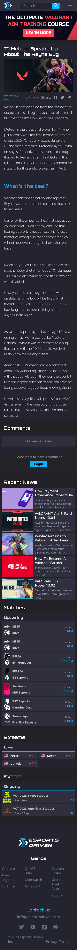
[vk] (69, 98)
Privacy (51, 941)
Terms (64, 941)
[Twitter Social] (21, 928)
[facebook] (55, 98)
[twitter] (62, 98)
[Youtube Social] (32, 928)
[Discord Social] (44, 928)
